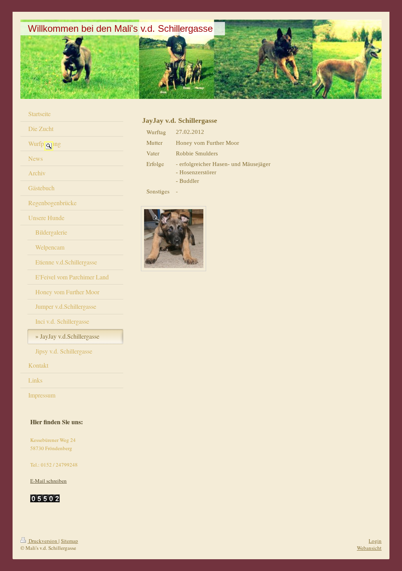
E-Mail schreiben (48, 480)
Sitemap (69, 540)
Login (375, 540)
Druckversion (42, 540)
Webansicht (369, 547)
